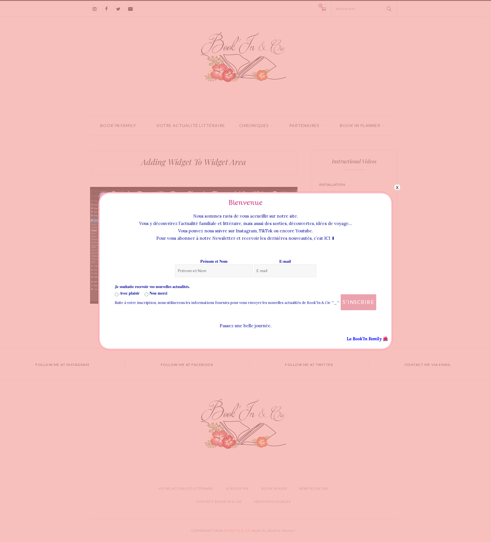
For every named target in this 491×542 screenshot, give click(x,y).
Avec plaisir (129, 293)
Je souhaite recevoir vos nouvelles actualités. (152, 286)
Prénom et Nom (214, 261)
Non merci (157, 293)
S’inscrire (358, 302)
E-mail (285, 261)
